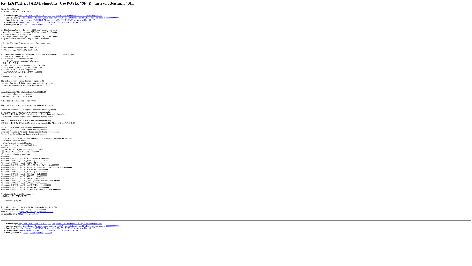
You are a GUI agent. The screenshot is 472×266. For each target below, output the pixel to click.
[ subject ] (40, 24)
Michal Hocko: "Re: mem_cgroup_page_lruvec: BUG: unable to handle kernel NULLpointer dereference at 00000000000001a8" (72, 18)
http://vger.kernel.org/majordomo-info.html (36, 212)
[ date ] (25, 24)
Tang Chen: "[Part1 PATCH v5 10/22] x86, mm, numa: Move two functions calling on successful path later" (60, 16)
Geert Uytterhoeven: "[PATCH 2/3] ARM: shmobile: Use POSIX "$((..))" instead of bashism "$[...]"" (55, 20)
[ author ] (48, 24)
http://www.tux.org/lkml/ (28, 214)
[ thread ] (32, 24)
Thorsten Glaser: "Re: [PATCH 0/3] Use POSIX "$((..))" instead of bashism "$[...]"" (52, 22)
